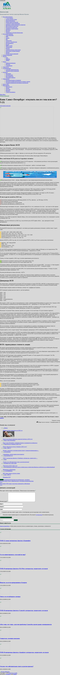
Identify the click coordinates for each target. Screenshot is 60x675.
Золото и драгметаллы (11, 42)
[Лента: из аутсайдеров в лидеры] (5, 593)
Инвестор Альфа (4, 11)
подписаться (39, 514)
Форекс (8, 52)
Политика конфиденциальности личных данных (18, 81)
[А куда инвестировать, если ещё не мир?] (5, 551)
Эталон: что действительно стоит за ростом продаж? (16, 666)
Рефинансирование (11, 63)
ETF (7, 57)
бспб (12, 479)
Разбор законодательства (12, 22)
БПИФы (8, 59)
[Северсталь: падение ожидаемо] (5, 635)
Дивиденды (6, 67)
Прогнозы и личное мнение (13, 51)
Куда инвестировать (8, 34)
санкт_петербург (25, 479)
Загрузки (8, 89)
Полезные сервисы (10, 77)
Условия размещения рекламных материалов (17, 82)
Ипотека (8, 64)
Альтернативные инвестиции (13, 49)
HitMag (15, 674)
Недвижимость (9, 43)
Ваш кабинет (6, 85)
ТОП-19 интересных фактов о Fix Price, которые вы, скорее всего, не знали (24, 568)
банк (8, 479)
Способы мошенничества (12, 69)
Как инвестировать (8, 16)
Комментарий (4, 501)
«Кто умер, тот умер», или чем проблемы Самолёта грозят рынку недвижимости (26, 624)
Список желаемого (10, 92)
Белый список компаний (12, 53)
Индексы (8, 30)
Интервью (8, 73)
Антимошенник (7, 68)
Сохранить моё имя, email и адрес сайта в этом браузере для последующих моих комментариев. (25, 512)
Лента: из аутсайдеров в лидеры (10, 596)
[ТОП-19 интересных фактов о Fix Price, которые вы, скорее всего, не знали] (5, 565)
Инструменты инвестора (12, 26)
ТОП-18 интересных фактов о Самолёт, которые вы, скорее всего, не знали (24, 610)
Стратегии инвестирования (13, 23)
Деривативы (9, 47)
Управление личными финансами (14, 32)
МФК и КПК (9, 46)
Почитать (5, 72)
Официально (6, 79)
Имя (1, 504)
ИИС (7, 36)
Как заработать (9, 76)
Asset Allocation (9, 35)
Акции (7, 38)
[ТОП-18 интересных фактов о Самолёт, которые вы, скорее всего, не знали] (5, 607)
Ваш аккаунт (9, 86)
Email (2, 506)
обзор (20, 479)
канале (2, 418)
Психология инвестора (11, 27)
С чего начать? (9, 18)
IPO (7, 39)
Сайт (1, 509)
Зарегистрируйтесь (5, 526)
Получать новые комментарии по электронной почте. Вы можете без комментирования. (28, 514)
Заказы (7, 88)
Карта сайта (6, 84)
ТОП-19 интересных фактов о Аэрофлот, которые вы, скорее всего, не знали (24, 652)
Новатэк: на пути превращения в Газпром (13, 582)
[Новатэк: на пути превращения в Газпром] (5, 579)
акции (5, 479)
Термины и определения (12, 28)
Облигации (9, 40)
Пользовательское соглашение (13, 80)
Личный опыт (9, 75)
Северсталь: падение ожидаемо (10, 638)
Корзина (8, 90)
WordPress (8, 674)
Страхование (9, 65)
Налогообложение (10, 20)
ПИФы (7, 60)
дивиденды (16, 479)
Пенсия (8, 31)
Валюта (8, 48)
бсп (10, 479)
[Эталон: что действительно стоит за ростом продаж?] (5, 663)
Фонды (5, 56)
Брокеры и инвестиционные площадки (15, 24)
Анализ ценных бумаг (11, 19)
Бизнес (7, 44)
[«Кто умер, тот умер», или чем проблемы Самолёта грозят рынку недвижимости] (5, 621)
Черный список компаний (12, 71)
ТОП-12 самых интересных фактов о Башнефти (15, 540)
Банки (4, 61)
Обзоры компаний (7, 55)
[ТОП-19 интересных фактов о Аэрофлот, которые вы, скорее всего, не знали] (5, 649)
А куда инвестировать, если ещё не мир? (13, 554)
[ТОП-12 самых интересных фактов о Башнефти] (5, 537)
